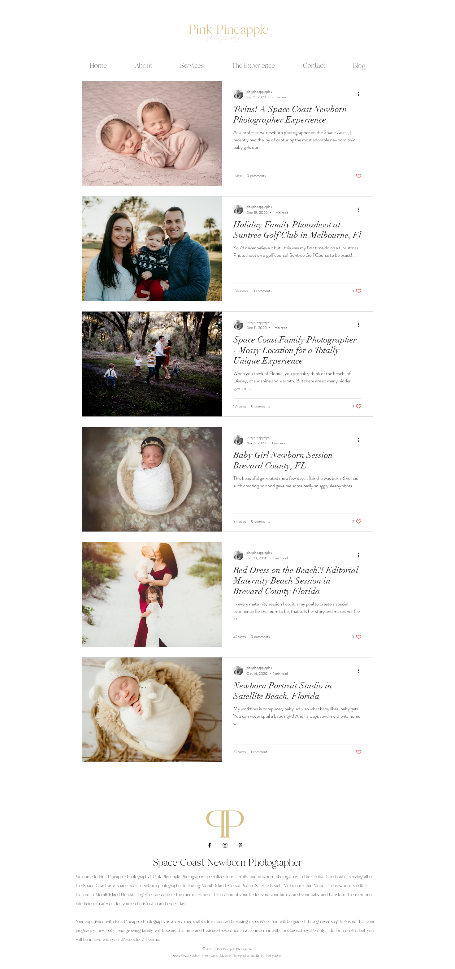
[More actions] (360, 94)
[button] (192, 63)
